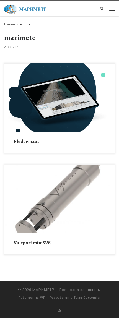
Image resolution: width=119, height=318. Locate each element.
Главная (9, 24)
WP (42, 297)
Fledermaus (27, 141)
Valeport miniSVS (32, 242)
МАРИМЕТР (43, 290)
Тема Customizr (87, 297)
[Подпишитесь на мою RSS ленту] (59, 310)
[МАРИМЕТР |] (25, 8)
